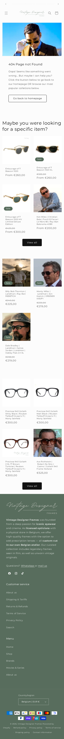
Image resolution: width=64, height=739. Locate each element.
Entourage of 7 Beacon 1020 (13, 169)
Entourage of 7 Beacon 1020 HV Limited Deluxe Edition (13, 220)
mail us (42, 565)
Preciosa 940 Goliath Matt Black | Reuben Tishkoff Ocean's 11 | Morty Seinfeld (47, 415)
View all (32, 242)
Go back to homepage (27, 98)
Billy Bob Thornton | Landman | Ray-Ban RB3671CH (15, 293)
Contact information (42, 732)
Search (10, 627)
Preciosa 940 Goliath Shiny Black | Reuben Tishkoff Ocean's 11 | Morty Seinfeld (16, 415)
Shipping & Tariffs (16, 599)
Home (9, 647)
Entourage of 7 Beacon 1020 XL (45, 168)
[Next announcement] (58, 4)
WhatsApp (28, 565)
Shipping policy (22, 732)
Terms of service (53, 728)
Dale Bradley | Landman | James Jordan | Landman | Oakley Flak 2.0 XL (15, 349)
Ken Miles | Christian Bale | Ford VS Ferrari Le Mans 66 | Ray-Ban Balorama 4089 (47, 220)
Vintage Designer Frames (30, 724)
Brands (10, 660)
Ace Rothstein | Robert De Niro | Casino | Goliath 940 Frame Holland (47, 465)
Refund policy (19, 728)
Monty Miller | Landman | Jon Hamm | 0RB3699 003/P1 (46, 295)
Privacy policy (35, 728)
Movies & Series (15, 667)
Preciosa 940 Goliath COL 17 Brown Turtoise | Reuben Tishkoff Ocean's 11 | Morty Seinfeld (16, 466)
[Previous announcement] (5, 4)
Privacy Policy (14, 620)
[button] (6, 13)
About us (11, 592)
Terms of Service (16, 613)
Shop (9, 653)
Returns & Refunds (17, 606)
